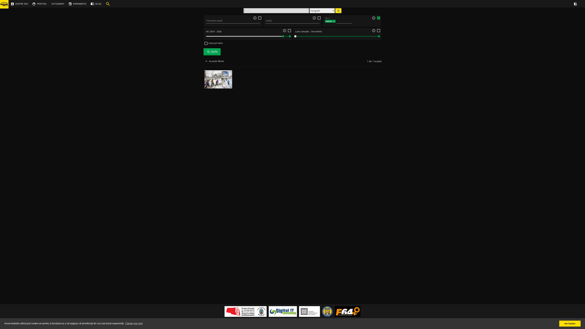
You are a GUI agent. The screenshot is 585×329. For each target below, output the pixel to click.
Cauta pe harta (215, 43)
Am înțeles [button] (569, 323)
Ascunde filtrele (214, 61)
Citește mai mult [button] (134, 323)
